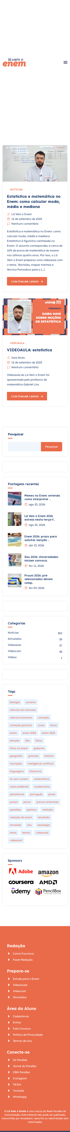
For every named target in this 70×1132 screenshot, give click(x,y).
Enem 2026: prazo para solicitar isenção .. (40, 538)
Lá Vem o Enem (21, 214)
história (49, 756)
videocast (16, 840)
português (36, 794)
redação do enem (21, 817)
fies (27, 740)
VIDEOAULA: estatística (29, 350)
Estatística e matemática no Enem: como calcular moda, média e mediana (33, 201)
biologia (15, 702)
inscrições (16, 763)
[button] (65, 62)
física (39, 740)
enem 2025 (48, 732)
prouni (14, 802)
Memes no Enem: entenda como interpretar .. (42, 497)
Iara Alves (18, 357)
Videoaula (17, 343)
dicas (53, 725)
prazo (51, 794)
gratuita (33, 756)
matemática (41, 779)
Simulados (15, 638)
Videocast (14, 651)
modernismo (42, 786)
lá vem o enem (19, 779)
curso (41, 725)
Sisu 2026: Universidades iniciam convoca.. (41, 558)
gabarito (39, 748)
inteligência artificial (41, 763)
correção (43, 717)
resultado (44, 817)
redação (47, 809)
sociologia (43, 825)
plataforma (17, 794)
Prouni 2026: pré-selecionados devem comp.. (38, 579)
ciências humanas (21, 717)
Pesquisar (16, 434)
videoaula (42, 832)
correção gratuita (21, 725)
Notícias (16, 189)
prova (27, 802)
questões (15, 809)
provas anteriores (47, 802)
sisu (29, 825)
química (32, 809)
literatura (35, 771)
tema (13, 832)
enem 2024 (29, 732)
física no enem (19, 748)
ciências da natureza (23, 709)
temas (26, 832)
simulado (15, 825)
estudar (15, 740)
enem (13, 732)
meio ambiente (19, 786)
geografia (16, 756)
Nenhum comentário (25, 223)
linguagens (17, 771)
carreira (31, 702)
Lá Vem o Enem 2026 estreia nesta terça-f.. (39, 517)
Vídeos (12, 657)
